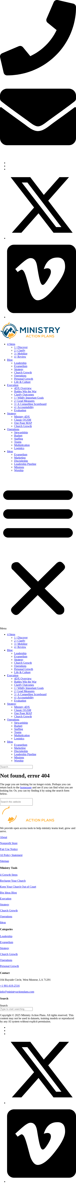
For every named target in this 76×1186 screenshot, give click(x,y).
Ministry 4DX (22, 416)
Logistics (19, 448)
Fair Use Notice (9, 849)
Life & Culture (22, 381)
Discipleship (21, 460)
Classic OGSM (22, 419)
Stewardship (21, 432)
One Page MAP (23, 422)
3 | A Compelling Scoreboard (30, 404)
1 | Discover (21, 347)
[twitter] (41, 238)
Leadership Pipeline (25, 463)
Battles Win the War (25, 391)
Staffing (18, 438)
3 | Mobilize (20, 353)
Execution (12, 385)
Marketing (20, 457)
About (3, 837)
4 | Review (20, 356)
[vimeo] (41, 317)
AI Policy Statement (11, 855)
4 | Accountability (24, 407)
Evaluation (20, 410)
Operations (20, 375)
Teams (17, 441)
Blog (10, 359)
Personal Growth (23, 378)
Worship (19, 470)
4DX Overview (23, 388)
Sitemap (4, 861)
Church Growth (23, 372)
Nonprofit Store (8, 843)
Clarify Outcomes (24, 394)
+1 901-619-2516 (7, 78)
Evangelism (20, 366)
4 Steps (11, 344)
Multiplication (22, 445)
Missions (19, 467)
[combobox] (16, 1009)
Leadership (20, 362)
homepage (26, 787)
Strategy (18, 369)
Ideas (10, 451)
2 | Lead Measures (24, 400)
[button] (38, 552)
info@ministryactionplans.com (13, 157)
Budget (18, 435)
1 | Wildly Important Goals (29, 397)
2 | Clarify (19, 350)
